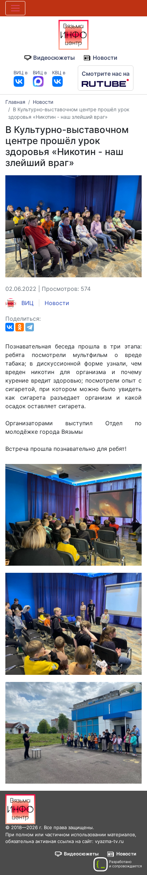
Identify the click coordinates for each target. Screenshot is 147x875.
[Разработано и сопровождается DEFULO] (117, 864)
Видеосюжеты (54, 57)
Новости (105, 57)
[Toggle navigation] (15, 8)
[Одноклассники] (19, 327)
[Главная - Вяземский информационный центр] (73, 34)
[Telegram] (29, 327)
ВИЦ (27, 302)
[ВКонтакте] (9, 327)
